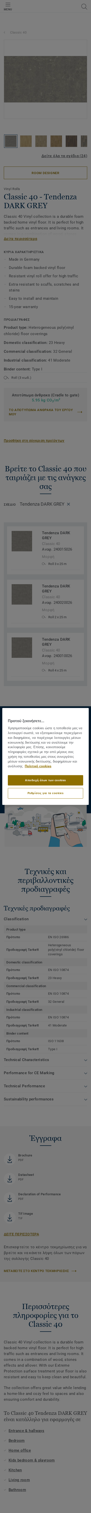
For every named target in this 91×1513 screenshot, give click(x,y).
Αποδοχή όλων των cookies (45, 779)
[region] (45, 756)
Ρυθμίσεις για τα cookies (46, 793)
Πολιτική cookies (38, 766)
